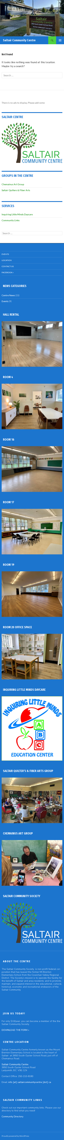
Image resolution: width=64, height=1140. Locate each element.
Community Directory (12, 1116)
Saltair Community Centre (19, 40)
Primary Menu (60, 40)
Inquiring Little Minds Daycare (17, 214)
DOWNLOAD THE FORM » (15, 1030)
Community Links (11, 220)
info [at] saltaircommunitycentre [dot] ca (29, 1082)
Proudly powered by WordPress (15, 1136)
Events (5, 254)
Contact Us (8, 266)
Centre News (8, 295)
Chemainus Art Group (13, 184)
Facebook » (8, 272)
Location (7, 260)
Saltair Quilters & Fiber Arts (16, 190)
